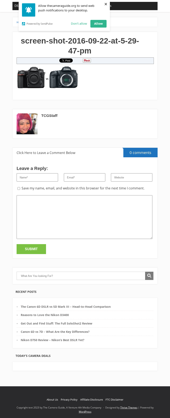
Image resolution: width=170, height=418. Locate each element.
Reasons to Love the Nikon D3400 (45, 315)
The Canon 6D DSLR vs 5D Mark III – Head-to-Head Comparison (66, 307)
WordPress (85, 411)
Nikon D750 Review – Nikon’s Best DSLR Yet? (52, 340)
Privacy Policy (69, 399)
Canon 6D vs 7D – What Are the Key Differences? (55, 332)
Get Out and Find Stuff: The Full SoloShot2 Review (56, 323)
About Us (52, 399)
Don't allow (79, 23)
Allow (98, 23)
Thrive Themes (128, 407)
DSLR (18, 6)
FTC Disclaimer (114, 399)
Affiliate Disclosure (91, 399)
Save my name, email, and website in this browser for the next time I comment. (83, 188)
